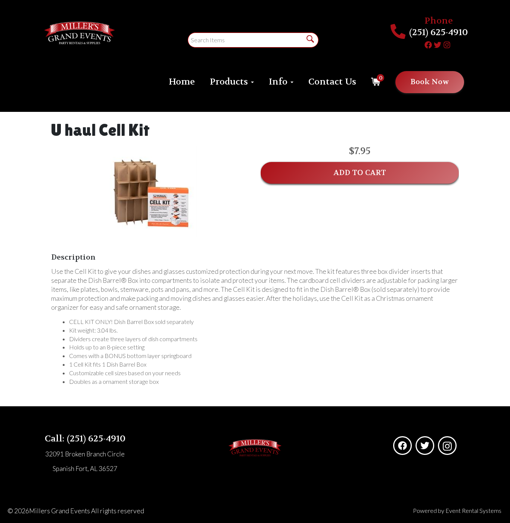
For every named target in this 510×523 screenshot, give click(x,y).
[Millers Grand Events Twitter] (437, 44)
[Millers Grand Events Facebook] (428, 44)
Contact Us (332, 82)
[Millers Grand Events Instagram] (447, 44)
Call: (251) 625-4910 (85, 438)
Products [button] (230, 82)
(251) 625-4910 (438, 32)
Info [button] (279, 82)
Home (182, 82)
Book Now (429, 81)
